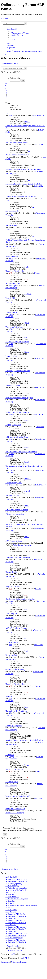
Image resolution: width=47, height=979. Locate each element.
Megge (11, 757)
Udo (10, 497)
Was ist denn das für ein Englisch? (17, 796)
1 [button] (5, 85)
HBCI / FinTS (38, 115)
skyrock (11, 485)
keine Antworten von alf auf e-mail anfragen (21, 452)
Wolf (10, 645)
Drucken (8, 697)
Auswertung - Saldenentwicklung (17, 371)
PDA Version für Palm (13, 541)
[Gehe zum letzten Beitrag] (29, 122)
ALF (10, 273)
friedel (11, 259)
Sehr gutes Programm (13, 385)
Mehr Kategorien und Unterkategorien (19, 398)
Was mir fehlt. (10, 298)
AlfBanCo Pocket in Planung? (16, 628)
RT (10, 713)
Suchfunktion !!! (11, 313)
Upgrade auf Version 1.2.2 (15, 769)
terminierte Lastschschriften (15, 809)
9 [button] (5, 89)
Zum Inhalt (5, 18)
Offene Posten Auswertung (15, 670)
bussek (11, 454)
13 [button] (6, 97)
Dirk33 (11, 470)
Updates (37, 273)
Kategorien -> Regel (12, 495)
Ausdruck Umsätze (12, 211)
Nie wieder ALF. (11, 225)
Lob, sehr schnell (11, 643)
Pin (6, 113)
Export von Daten (11, 655)
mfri (10, 329)
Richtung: (30, 830)
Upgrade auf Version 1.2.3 (15, 684)
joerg (10, 699)
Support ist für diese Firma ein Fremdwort (20, 196)
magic (11, 601)
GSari (11, 315)
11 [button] (6, 93)
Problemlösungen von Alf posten (17, 342)
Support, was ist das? (13, 425)
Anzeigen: (7, 828)
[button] (6, 76)
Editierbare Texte (11, 782)
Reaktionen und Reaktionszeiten (17, 412)
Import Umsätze (11, 356)
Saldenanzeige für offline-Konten (17, 437)
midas (11, 414)
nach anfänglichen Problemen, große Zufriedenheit (23, 184)
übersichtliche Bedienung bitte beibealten (20, 599)
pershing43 (13, 286)
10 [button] (6, 91)
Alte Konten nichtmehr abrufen (16, 510)
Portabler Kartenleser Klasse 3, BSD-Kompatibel (23, 169)
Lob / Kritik (39, 144)
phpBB (12, 954)
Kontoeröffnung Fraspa (13, 483)
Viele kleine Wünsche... (14, 327)
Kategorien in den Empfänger (16, 711)
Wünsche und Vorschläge (14, 514)
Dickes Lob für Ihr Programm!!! (17, 155)
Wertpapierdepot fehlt (13, 283)
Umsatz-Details (11, 572)
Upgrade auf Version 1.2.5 (15, 271)
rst (9, 630)
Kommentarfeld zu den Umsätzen (17, 557)
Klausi (11, 344)
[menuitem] (19, 33)
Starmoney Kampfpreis (13, 726)
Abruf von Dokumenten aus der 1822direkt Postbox (24, 740)
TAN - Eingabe (11, 613)
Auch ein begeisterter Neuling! (16, 142)
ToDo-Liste (9, 755)
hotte (10, 115)
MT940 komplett (11, 256)
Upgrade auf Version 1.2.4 (15, 587)
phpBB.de (26, 958)
